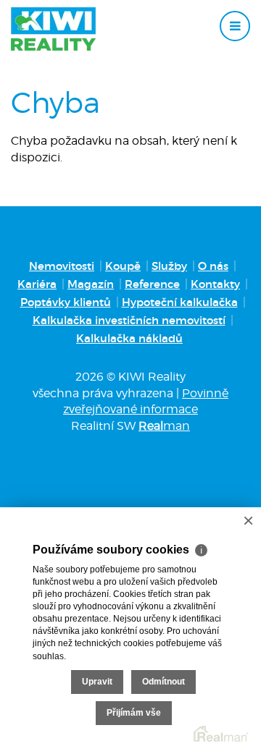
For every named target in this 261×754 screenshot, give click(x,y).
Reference (152, 284)
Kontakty (215, 284)
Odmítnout (163, 682)
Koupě (123, 266)
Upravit (97, 682)
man (164, 426)
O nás (213, 266)
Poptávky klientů (65, 302)
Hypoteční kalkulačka (180, 302)
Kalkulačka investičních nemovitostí (129, 320)
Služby (169, 266)
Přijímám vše (134, 713)
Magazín (90, 284)
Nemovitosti (61, 266)
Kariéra (37, 284)
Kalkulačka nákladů (129, 338)
